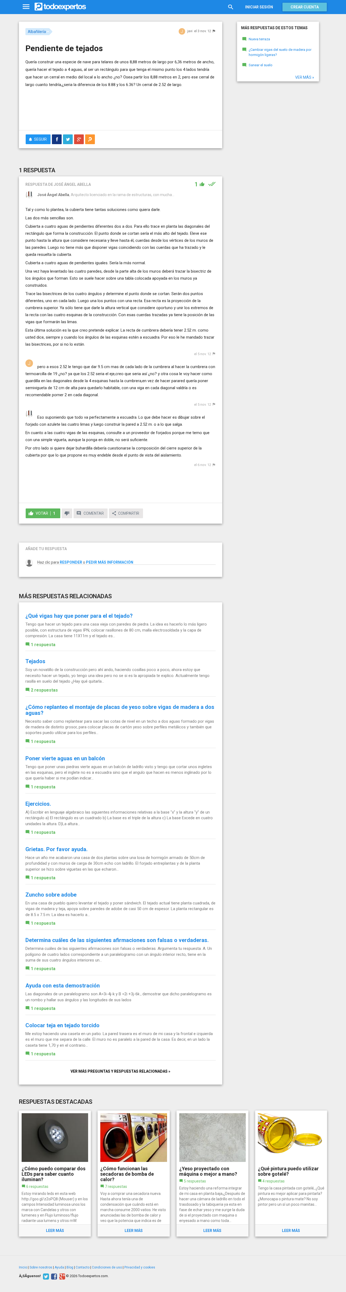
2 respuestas (44, 690)
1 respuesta (43, 644)
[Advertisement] (120, 111)
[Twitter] (45, 1276)
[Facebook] (53, 1276)
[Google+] (61, 1276)
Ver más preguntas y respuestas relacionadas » (120, 1071)
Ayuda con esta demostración (62, 985)
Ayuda (59, 1267)
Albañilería (37, 31)
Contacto (82, 1267)
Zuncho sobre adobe (50, 894)
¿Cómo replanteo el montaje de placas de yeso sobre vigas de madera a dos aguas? (119, 710)
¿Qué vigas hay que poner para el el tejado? (79, 616)
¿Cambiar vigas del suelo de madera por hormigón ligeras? (280, 52)
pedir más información (109, 562)
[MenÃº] (26, 7)
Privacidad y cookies (139, 1267)
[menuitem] (57, 139)
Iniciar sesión (259, 7)
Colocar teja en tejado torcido (62, 1025)
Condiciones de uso (107, 1267)
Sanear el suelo (260, 65)
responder (71, 562)
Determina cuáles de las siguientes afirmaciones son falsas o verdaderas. (117, 940)
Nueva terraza (259, 39)
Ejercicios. (38, 804)
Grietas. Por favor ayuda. (56, 849)
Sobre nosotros (40, 1267)
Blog (69, 1267)
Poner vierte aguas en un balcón (65, 758)
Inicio (23, 1267)
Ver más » (304, 77)
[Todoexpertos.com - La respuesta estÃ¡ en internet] (60, 7)
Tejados (35, 661)
